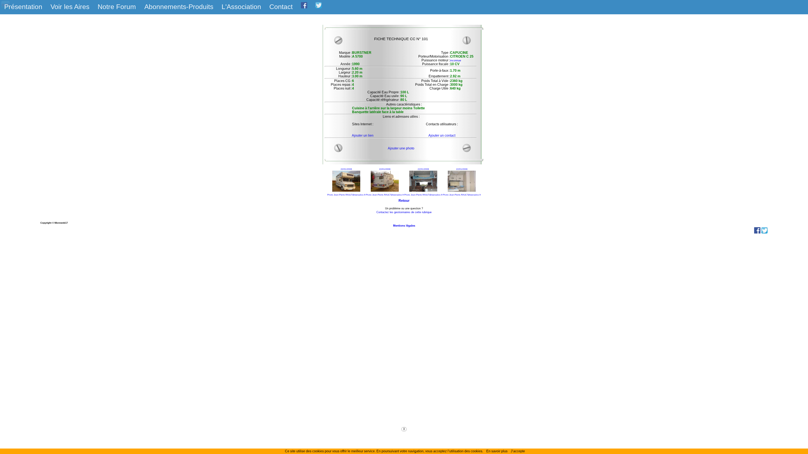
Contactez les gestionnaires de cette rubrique (404, 212)
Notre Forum (117, 7)
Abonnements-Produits (178, 7)
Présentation (23, 7)
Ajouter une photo (401, 148)
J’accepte (518, 451)
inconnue (455, 60)
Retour (404, 200)
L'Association (241, 7)
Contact (281, 7)
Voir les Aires (69, 7)
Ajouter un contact (441, 135)
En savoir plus (497, 451)
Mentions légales (404, 225)
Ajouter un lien (362, 135)
